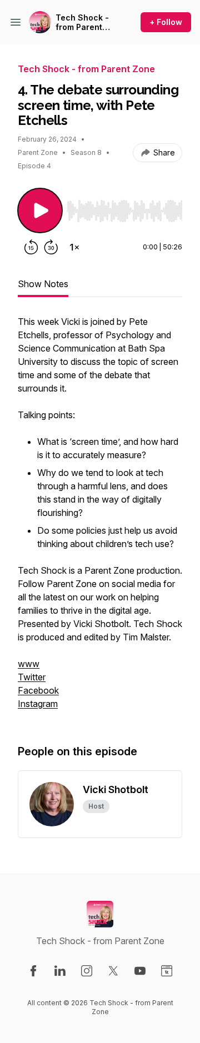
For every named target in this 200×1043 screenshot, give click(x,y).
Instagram (38, 703)
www (28, 663)
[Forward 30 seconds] (51, 247)
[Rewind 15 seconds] (31, 247)
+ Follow (165, 22)
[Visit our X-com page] (113, 970)
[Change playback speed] (74, 247)
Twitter (32, 677)
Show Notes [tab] (43, 283)
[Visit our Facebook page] (33, 970)
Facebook (38, 690)
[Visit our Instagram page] (86, 970)
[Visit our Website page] (166, 970)
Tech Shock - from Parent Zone (82, 22)
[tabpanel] (100, 518)
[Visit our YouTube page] (140, 970)
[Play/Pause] (40, 210)
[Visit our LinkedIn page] (60, 970)
